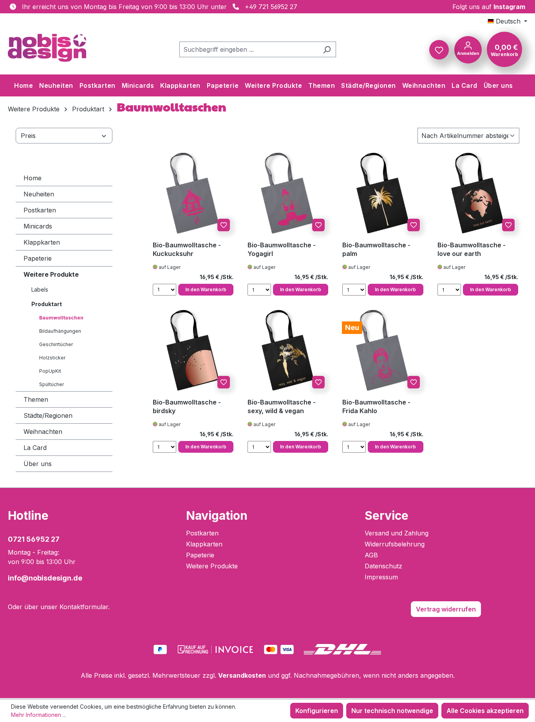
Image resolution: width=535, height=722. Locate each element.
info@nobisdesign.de (45, 578)
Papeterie (37, 258)
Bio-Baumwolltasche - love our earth (471, 249)
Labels (39, 289)
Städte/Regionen (47, 415)
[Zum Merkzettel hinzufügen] (223, 225)
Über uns (37, 464)
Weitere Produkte (51, 274)
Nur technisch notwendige (392, 711)
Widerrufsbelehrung (395, 544)
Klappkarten (41, 242)
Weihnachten (42, 431)
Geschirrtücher (56, 344)
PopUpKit (50, 371)
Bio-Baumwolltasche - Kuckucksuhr (187, 249)
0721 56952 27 (34, 539)
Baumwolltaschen (61, 318)
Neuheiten (38, 194)
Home (32, 178)
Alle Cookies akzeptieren (485, 711)
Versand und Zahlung (396, 533)
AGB (371, 555)
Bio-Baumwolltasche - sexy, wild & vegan (282, 406)
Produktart (46, 304)
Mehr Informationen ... (38, 714)
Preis (28, 136)
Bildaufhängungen (60, 331)
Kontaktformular (84, 607)
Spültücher (51, 384)
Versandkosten (242, 675)
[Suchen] (327, 49)
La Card (35, 448)
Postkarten (39, 210)
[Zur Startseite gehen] (47, 47)
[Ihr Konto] (468, 49)
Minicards (37, 226)
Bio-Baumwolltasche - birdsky (187, 406)
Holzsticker (52, 358)
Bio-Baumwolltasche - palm (376, 249)
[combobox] (248, 49)
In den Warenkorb (205, 289)
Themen (35, 399)
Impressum (381, 577)
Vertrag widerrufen (446, 609)
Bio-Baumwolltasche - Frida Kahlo (376, 406)
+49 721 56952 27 (271, 7)
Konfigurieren (316, 711)
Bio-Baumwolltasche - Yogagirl (282, 249)
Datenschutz (383, 566)
